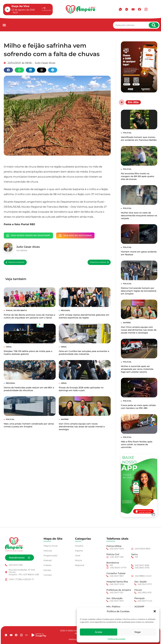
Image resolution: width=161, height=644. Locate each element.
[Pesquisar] (154, 25)
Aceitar (98, 632)
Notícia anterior (16, 262)
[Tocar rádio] (7, 9)
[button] (154, 611)
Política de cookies (116, 639)
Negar (137, 632)
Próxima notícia (98, 262)
